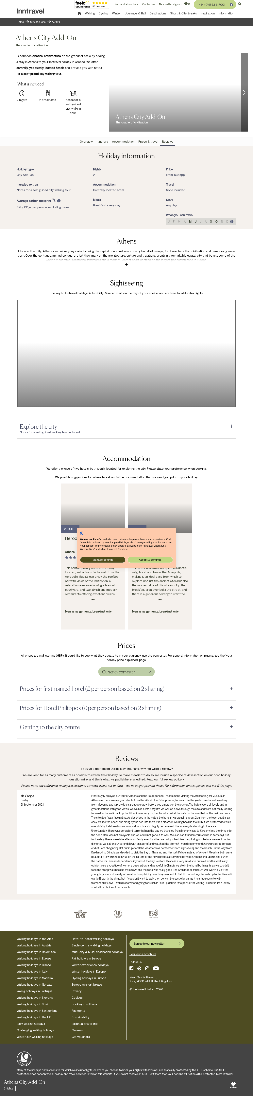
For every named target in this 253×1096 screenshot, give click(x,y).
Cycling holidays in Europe (89, 978)
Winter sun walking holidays (35, 1037)
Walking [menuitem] (90, 13)
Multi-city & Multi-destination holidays (97, 952)
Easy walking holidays (31, 1024)
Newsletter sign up (170, 4)
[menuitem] (86, 141)
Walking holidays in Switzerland (37, 1011)
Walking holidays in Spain (33, 1004)
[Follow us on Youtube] (156, 968)
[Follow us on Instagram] (147, 968)
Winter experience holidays (90, 965)
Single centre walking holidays (91, 945)
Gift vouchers (81, 1037)
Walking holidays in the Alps (35, 939)
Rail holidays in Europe (86, 958)
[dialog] (36, 200)
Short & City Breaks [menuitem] (183, 13)
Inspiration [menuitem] (208, 13)
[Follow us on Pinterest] (139, 968)
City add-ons (38, 22)
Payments (78, 1011)
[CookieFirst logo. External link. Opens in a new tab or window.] (81, 533)
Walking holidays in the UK (34, 1017)
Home (20, 22)
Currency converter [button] (118, 671)
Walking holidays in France (34, 965)
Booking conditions (84, 1004)
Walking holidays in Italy (32, 971)
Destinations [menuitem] (158, 13)
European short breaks (87, 984)
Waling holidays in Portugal (34, 991)
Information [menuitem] (226, 13)
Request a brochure (126, 4)
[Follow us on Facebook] (131, 968)
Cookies (77, 998)
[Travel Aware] (153, 913)
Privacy (77, 991)
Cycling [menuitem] (103, 13)
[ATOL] (118, 913)
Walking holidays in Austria (34, 945)
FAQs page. (224, 786)
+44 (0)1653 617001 (212, 5)
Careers (77, 1030)
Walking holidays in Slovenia (35, 998)
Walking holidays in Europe (34, 958)
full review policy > (172, 779)
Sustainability (80, 1017)
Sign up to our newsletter (149, 944)
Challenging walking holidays (35, 1030)
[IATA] (80, 913)
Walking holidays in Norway (34, 984)
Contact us (148, 4)
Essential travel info (85, 1024)
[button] (244, 92)
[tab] (126, 426)
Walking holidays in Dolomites (36, 952)
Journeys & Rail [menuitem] (135, 13)
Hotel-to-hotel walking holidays (93, 939)
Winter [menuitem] (116, 13)
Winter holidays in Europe (89, 971)
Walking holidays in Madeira (35, 978)
